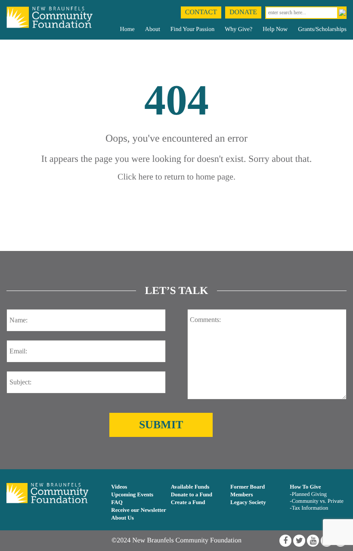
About (152, 29)
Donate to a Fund (191, 494)
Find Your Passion (192, 29)
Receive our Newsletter (138, 510)
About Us (122, 517)
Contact (201, 12)
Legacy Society (248, 502)
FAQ (116, 502)
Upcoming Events (132, 494)
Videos (119, 486)
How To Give (305, 486)
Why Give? (238, 29)
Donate (243, 12)
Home (127, 29)
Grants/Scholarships (322, 29)
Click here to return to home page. (176, 177)
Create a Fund (188, 502)
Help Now (275, 29)
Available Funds (190, 486)
